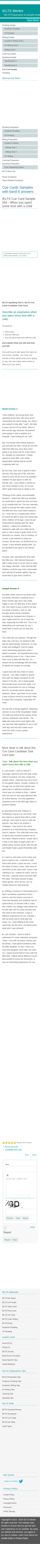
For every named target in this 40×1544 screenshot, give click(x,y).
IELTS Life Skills (8, 1422)
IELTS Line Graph (9, 1302)
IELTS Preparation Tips (11, 1377)
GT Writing (8, 156)
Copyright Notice (10, 1503)
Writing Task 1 (11, 147)
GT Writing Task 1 (11, 45)
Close (14, 1240)
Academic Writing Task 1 (14, 41)
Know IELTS (7, 1343)
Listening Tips (7, 1394)
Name (7, 1164)
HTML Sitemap (9, 1511)
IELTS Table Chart (9, 1307)
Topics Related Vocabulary (12, 180)
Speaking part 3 (10, 65)
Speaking (6, 73)
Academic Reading (12, 29)
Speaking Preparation (10, 164)
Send (18, 1218)
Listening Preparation (10, 160)
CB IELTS (6, 1347)
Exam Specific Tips (9, 1360)
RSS (33, 1227)
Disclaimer (7, 1507)
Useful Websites (8, 1364)
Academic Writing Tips (11, 1385)
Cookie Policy (8, 1495)
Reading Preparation (10, 127)
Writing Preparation (9, 139)
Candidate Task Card (13, 1149)
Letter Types (7, 1426)
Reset (25, 1218)
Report (7, 1240)
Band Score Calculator (11, 1356)
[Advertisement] (20, 103)
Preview (10, 1218)
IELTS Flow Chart (9, 1311)
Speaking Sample (9, 57)
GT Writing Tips (8, 1390)
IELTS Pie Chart (8, 1315)
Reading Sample (9, 25)
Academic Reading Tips (11, 1381)
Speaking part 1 (10, 61)
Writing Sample (8, 37)
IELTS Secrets (8, 1352)
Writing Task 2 (10, 50)
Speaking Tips (8, 1398)
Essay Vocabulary (9, 177)
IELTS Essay (7, 1323)
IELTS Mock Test (8, 171)
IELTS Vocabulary (9, 1414)
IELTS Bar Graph (9, 1298)
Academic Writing (11, 143)
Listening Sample (9, 54)
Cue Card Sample (9, 69)
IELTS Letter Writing (10, 1319)
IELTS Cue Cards (9, 1418)
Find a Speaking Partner (14, 167)
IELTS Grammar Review (11, 1410)
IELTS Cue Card (11, 1147)
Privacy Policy (9, 1499)
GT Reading (9, 33)
